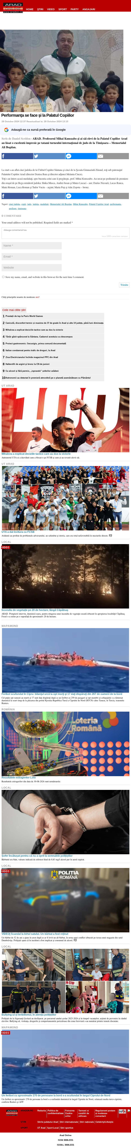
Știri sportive (66, 1128)
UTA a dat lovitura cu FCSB (18, 532)
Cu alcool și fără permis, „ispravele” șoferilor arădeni (32, 371)
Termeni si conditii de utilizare (83, 1113)
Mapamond (10, 626)
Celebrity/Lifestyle (104, 1122)
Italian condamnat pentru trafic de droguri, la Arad (30, 350)
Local (6, 542)
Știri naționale (87, 1122)
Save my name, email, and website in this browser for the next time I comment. (44, 277)
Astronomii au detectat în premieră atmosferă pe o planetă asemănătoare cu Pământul (48, 378)
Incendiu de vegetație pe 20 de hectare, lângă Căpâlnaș (35, 610)
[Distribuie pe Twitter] (49, 156)
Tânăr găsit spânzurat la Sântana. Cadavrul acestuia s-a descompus (39, 336)
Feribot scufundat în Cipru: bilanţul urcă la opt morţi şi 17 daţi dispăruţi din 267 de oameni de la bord (62, 694)
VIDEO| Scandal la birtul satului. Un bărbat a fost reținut (35, 934)
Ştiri (40, 9)
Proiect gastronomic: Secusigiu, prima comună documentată (36, 343)
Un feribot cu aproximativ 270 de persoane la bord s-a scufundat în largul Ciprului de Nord (56, 1095)
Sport (62, 9)
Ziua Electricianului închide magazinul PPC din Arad (32, 357)
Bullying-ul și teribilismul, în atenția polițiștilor (29, 1014)
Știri (23, 1122)
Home (29, 9)
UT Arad (8, 385)
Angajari (88, 9)
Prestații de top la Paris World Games (24, 316)
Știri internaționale (69, 1122)
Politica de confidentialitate (55, 1112)
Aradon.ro (27, 1110)
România (8, 709)
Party (75, 9)
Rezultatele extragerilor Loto (19, 777)
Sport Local (53, 1128)
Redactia (41, 1110)
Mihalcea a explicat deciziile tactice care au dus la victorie (34, 330)
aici (37, 297)
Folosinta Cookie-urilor (69, 1113)
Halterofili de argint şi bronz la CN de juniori (28, 364)
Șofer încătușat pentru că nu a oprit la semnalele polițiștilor (37, 855)
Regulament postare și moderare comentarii (105, 1113)
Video (51, 9)
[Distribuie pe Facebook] (17, 156)
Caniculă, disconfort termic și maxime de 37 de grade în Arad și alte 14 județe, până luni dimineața (54, 323)
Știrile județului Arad (47, 1122)
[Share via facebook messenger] (81, 156)
